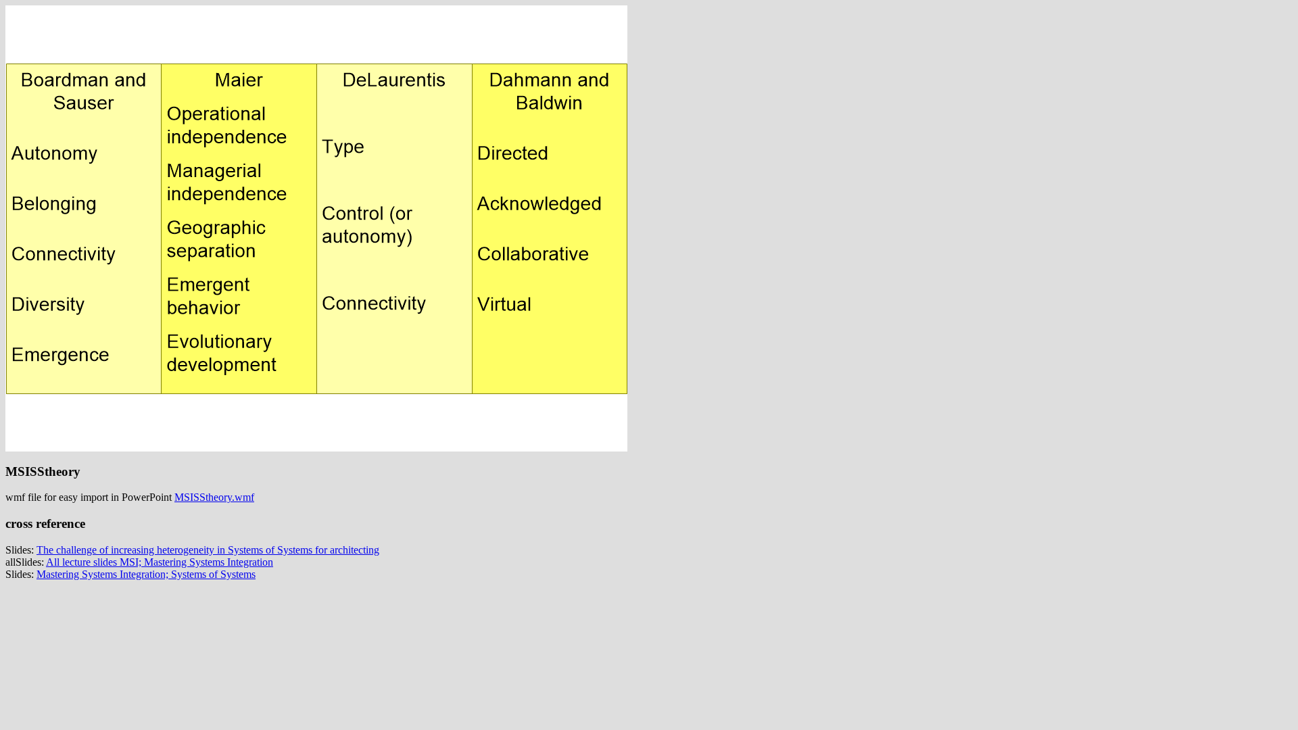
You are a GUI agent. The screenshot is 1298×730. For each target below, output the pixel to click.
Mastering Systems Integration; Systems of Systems (146, 574)
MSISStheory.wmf (214, 497)
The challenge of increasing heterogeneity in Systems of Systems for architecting (208, 550)
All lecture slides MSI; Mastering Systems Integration (159, 562)
